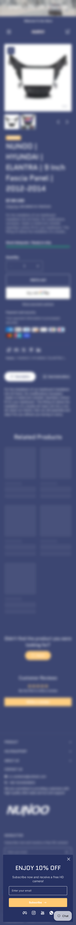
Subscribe (35, 902)
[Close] (68, 859)
